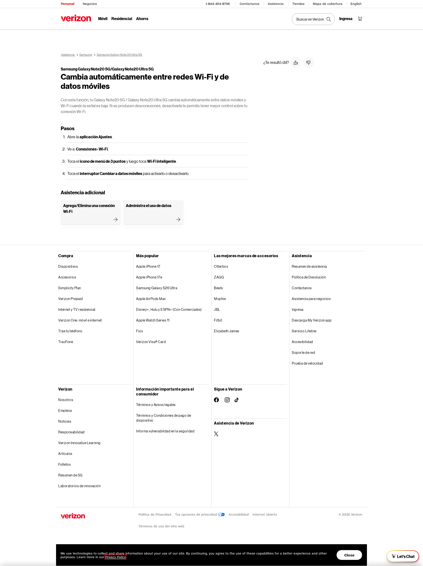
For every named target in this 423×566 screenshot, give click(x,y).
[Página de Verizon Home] (76, 18)
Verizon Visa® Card (151, 342)
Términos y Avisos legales (156, 405)
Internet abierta (265, 514)
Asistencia (276, 4)
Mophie (220, 299)
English (356, 4)
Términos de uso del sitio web (161, 526)
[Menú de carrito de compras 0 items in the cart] (359, 18)
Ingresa (298, 309)
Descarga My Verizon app (312, 320)
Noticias (64, 421)
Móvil (102, 18)
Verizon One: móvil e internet (80, 320)
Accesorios (67, 277)
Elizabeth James (226, 331)
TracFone (65, 342)
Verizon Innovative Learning (79, 443)
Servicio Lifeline (304, 331)
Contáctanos (249, 4)
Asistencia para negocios (311, 299)
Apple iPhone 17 (148, 266)
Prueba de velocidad (307, 363)
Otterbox (221, 266)
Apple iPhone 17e (149, 277)
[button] (295, 62)
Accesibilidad (302, 342)
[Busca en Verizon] (313, 19)
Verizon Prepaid (70, 299)
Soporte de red (303, 352)
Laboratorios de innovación (79, 486)
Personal (67, 4)
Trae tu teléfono (70, 331)
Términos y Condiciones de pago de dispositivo (163, 417)
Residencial (121, 18)
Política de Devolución (309, 277)
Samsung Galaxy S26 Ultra (156, 288)
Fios (139, 331)
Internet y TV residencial (76, 309)
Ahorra (142, 18)
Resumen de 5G (70, 475)
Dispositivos (68, 266)
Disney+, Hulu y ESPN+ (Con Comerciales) (169, 309)
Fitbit (218, 320)
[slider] (403, 556)
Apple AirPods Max (151, 299)
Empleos (65, 410)
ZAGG (219, 277)
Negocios (90, 4)
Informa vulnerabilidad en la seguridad (165, 431)
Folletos (64, 464)
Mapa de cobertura (327, 4)
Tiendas (298, 4)
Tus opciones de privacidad (196, 514)
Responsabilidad (71, 432)
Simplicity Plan (69, 288)
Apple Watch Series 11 (153, 320)
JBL (217, 309)
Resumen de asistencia (309, 266)
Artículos (65, 453)
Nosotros (65, 400)
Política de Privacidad (155, 514)
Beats (218, 288)
